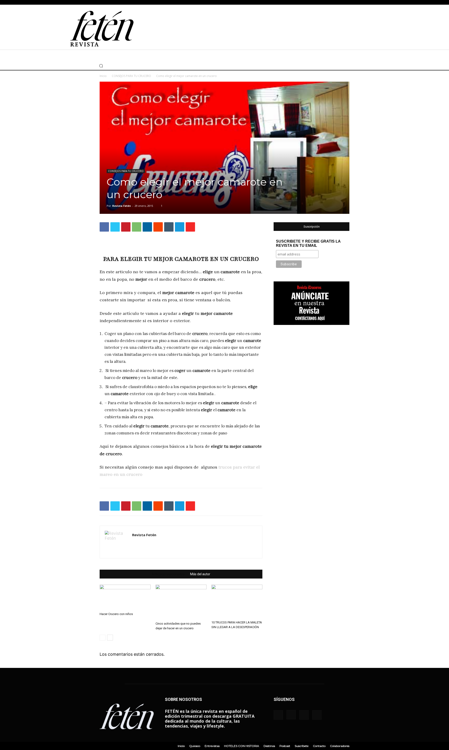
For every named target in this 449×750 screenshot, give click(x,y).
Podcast (284, 746)
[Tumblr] (169, 227)
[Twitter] (79, 65)
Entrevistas (212, 746)
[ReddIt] (158, 227)
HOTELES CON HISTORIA (241, 746)
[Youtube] (86, 65)
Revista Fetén (121, 206)
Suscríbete (301, 746)
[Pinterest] (125, 227)
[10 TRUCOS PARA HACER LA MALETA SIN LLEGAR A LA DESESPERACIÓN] (236, 602)
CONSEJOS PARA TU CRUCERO (131, 76)
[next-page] (110, 638)
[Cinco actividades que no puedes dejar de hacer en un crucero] (181, 602)
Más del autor (200, 574)
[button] (101, 66)
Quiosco (194, 746)
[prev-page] (102, 638)
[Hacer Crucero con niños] (125, 597)
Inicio (103, 76)
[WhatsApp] (136, 227)
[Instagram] (72, 65)
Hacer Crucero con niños (116, 614)
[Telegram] (179, 227)
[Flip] (190, 227)
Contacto (319, 746)
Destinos (269, 746)
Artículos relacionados (168, 574)
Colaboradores (339, 746)
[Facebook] (65, 65)
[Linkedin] (147, 227)
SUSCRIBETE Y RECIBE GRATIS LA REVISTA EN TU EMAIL (308, 243)
